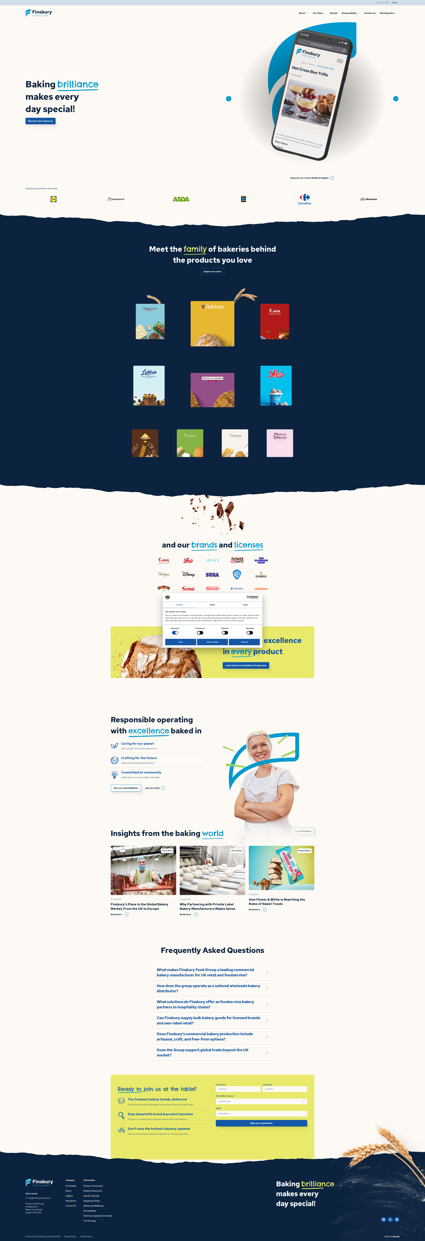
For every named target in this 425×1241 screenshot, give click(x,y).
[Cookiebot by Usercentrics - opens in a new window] (250, 597)
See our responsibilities (126, 788)
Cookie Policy (86, 1236)
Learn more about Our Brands (309, 178)
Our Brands (71, 1186)
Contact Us (370, 13)
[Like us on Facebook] (383, 1219)
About (302, 13)
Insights (69, 1195)
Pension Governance (93, 1186)
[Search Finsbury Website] (386, 2)
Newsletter (71, 1200)
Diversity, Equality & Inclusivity (97, 1215)
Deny (181, 642)
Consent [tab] (179, 605)
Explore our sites (212, 271)
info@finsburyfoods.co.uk (39, 1198)
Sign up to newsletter (261, 1123)
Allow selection (212, 642)
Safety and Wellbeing (93, 1205)
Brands (333, 13)
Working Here (387, 13)
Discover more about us (40, 121)
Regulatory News (91, 1200)
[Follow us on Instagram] (390, 1219)
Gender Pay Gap (91, 1195)
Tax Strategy (89, 1220)
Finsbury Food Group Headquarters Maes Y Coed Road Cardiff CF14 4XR (34, 1208)
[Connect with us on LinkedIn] (397, 1219)
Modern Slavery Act (92, 1190)
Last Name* (267, 1085)
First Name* (221, 1085)
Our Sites (318, 13)
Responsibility (349, 13)
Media (394, 2)
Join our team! (152, 788)
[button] (228, 98)
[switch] (200, 633)
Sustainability (89, 1210)
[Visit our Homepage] (38, 13)
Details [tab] (212, 605)
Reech (396, 1236)
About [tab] (245, 605)
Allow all (244, 642)
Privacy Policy (70, 1236)
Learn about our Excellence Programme (245, 665)
